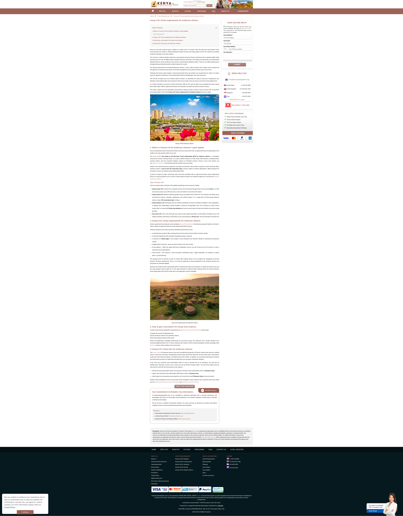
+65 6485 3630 (246, 92)
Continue (25, 512)
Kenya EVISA (157, 156)
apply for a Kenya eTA (158, 163)
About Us (153, 459)
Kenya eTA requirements (187, 224)
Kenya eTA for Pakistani (182, 459)
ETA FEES (187, 449)
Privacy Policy (155, 467)
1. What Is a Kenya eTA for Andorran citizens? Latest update (170, 31)
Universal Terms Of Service (159, 461)
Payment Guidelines (157, 470)
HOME (154, 449)
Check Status (206, 467)
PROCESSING (199, 449)
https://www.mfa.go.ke (184, 419)
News (204, 472)
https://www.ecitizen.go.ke (175, 416)
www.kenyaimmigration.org (159, 495)
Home (152, 16)
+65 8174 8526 (246, 96)
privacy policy (247, 28)
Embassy (205, 464)
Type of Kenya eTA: (158, 34)
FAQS (210, 449)
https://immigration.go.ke (188, 413)
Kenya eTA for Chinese (181, 467)
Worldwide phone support (237, 99)
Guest (203, 2)
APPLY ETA (164, 449)
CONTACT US (221, 449)
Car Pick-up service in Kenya (190, 382)
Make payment (207, 461)
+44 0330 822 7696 (245, 89)
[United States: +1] (225, 49)
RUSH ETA (175, 449)
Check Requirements (164, 16)
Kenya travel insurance (161, 382)
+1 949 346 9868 (246, 85)
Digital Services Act (156, 478)
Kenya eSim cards (174, 382)
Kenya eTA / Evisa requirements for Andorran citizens (189, 16)
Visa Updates (206, 470)
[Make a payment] (238, 136)
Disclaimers (154, 472)
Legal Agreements (156, 464)
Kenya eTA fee (157, 352)
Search (209, 5)
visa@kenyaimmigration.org (238, 79)
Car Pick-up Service (208, 475)
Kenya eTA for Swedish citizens (184, 470)
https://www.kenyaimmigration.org (167, 4)
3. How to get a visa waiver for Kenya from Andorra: (167, 40)
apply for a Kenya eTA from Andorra (191, 330)
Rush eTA (153, 345)
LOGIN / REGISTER (236, 449)
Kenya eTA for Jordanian (182, 464)
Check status (187, 2)
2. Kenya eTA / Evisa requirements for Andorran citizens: (169, 37)
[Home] (153, 11)
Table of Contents (157, 28)
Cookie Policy (155, 475)
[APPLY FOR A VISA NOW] (185, 386)
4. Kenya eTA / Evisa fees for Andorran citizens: (166, 43)
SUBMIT (237, 64)
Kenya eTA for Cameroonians (183, 461)
